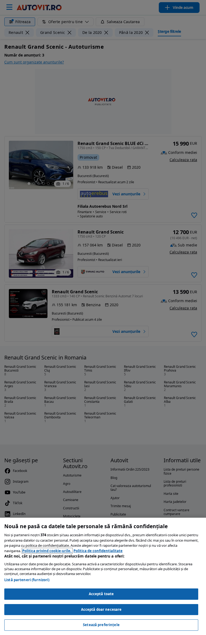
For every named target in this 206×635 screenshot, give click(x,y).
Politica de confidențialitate (98, 550)
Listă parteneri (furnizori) (27, 579)
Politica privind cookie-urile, (47, 550)
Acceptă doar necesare (101, 609)
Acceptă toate (101, 593)
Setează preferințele (101, 624)
